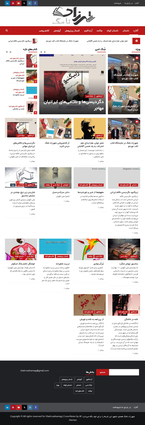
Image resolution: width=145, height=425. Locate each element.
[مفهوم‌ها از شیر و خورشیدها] (31, 76)
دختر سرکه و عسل (60, 192)
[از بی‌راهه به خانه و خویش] (90, 305)
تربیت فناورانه (18, 94)
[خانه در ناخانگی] (31, 107)
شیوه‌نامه (117, 3)
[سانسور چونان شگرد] (124, 249)
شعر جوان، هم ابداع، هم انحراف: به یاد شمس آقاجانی (113, 41)
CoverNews (70, 416)
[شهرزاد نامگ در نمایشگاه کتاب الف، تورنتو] (124, 128)
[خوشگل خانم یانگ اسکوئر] (21, 249)
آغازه (137, 3)
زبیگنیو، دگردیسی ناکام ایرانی (26, 41)
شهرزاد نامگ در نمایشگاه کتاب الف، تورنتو (68, 41)
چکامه (100, 30)
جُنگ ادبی (89, 96)
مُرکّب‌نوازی (98, 264)
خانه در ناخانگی (18, 108)
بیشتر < (101, 161)
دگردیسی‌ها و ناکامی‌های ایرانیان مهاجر (74, 105)
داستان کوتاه (112, 30)
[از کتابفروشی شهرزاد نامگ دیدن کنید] (55, 128)
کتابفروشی (44, 30)
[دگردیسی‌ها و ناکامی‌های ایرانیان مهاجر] (72, 84)
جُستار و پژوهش (72, 30)
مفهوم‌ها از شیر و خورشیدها (17, 79)
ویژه (135, 71)
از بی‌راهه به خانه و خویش (92, 319)
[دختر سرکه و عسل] (55, 178)
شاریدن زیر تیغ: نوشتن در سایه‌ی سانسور (22, 194)
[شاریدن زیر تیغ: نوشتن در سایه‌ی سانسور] (21, 178)
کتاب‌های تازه (14, 58)
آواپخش (57, 30)
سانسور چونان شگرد (128, 264)
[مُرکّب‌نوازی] (90, 249)
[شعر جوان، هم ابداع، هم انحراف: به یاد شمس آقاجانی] (90, 128)
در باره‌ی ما (129, 3)
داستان (126, 30)
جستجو (102, 372)
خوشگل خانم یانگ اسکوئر (23, 264)
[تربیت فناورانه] (31, 92)
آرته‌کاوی (88, 30)
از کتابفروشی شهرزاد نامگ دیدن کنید (125, 108)
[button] (6, 30)
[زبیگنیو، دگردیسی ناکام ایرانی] (31, 61)
